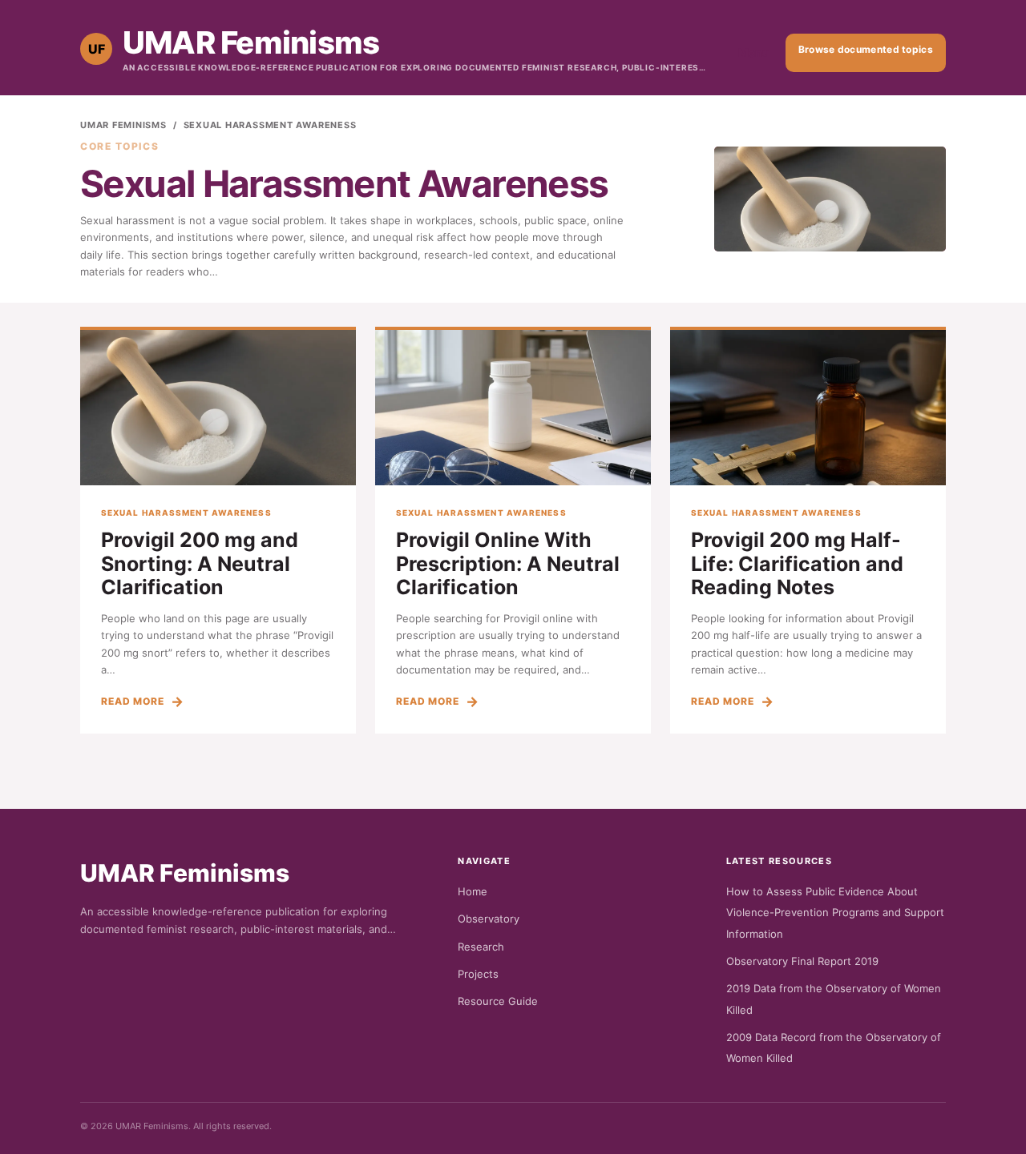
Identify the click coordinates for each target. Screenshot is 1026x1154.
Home (472, 891)
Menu (754, 52)
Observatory (488, 918)
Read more (132, 701)
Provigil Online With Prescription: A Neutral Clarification (508, 563)
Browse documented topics (865, 49)
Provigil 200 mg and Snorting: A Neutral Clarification (199, 563)
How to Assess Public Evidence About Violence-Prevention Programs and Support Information (835, 912)
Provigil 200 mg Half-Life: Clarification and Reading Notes (797, 563)
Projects (478, 973)
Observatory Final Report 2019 (802, 961)
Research (481, 946)
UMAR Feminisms (123, 125)
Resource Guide (498, 1001)
